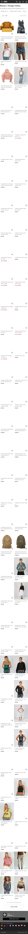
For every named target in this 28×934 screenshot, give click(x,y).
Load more (14, 906)
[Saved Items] (23, 1)
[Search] (16, 1)
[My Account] (19, 1)
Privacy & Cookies (21, 932)
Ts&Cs (26, 932)
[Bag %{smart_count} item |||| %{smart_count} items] (26, 1)
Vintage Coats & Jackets (15, 11)
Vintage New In (4, 11)
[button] (1, 925)
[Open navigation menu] (2, 1)
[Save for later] (12, 33)
